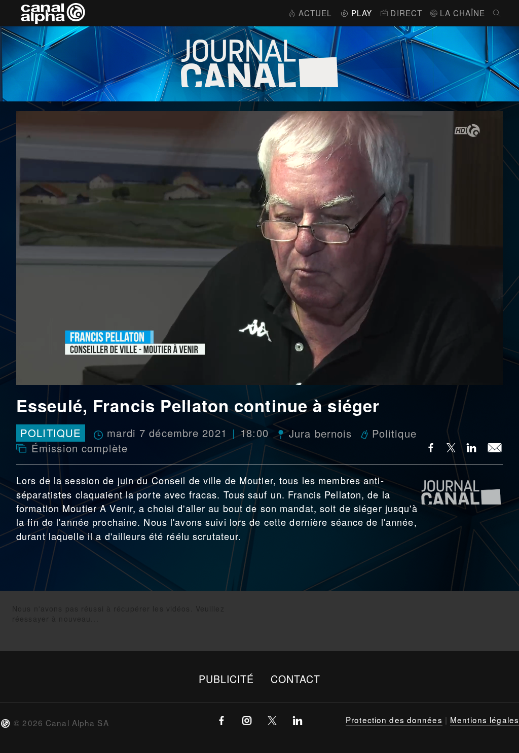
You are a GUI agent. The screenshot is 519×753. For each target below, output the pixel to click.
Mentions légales (484, 719)
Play (361, 12)
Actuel (315, 12)
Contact (296, 678)
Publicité (226, 678)
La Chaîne (462, 12)
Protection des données (394, 719)
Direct (406, 12)
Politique (50, 433)
